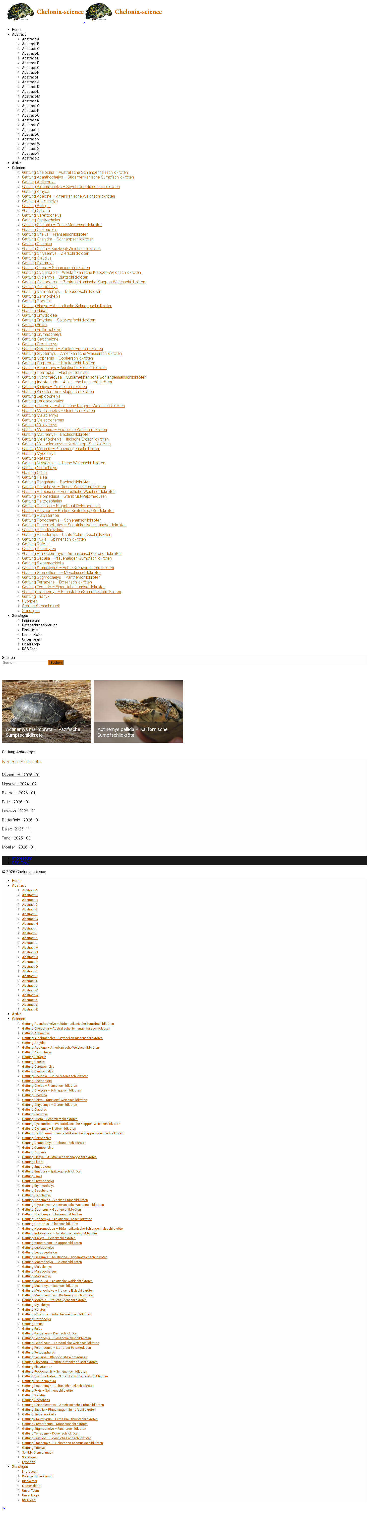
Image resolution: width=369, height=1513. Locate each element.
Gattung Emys (34, 324)
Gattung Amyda (35, 191)
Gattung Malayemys (39, 425)
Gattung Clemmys (37, 263)
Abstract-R (30, 120)
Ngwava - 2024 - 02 (19, 784)
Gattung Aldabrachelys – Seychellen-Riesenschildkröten (71, 186)
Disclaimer (30, 630)
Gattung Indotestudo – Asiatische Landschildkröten (67, 382)
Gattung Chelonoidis (39, 229)
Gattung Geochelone (40, 339)
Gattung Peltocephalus (42, 501)
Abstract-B (30, 44)
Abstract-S (30, 125)
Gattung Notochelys (39, 467)
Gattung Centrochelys (41, 220)
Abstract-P (30, 111)
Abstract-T (30, 130)
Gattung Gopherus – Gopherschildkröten (57, 358)
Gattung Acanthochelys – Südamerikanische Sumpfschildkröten (78, 177)
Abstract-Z (30, 158)
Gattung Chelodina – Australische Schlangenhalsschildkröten (75, 172)
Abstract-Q (31, 115)
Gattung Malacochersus (43, 420)
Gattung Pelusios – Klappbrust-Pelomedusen (61, 505)
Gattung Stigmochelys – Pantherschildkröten (61, 577)
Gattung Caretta (36, 210)
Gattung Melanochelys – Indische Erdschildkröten (65, 439)
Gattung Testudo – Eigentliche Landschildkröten (63, 586)
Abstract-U (30, 134)
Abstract (19, 34)
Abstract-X (30, 149)
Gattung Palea (34, 477)
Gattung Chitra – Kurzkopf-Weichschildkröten (61, 248)
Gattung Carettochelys (42, 215)
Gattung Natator (36, 458)
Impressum (31, 620)
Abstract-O (31, 106)
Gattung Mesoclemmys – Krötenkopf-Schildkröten (66, 444)
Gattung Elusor (35, 310)
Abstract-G (30, 68)
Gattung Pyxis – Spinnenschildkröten (54, 539)
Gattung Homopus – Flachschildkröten (56, 372)
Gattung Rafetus (36, 544)
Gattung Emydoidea (39, 315)
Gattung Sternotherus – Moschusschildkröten (61, 572)
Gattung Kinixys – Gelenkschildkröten (54, 386)
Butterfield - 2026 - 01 (21, 820)
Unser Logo (31, 644)
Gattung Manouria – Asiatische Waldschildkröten (64, 429)
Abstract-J (30, 82)
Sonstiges (31, 610)
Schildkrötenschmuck (41, 606)
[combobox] (25, 662)
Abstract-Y (30, 153)
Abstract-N (30, 101)
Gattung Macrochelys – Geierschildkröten (58, 410)
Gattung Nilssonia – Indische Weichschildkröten (63, 463)
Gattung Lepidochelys (41, 396)
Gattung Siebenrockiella (43, 563)
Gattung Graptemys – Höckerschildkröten (58, 363)
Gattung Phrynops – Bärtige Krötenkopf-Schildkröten (68, 510)
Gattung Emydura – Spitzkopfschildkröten (58, 320)
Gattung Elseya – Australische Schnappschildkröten (67, 305)
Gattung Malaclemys (40, 415)
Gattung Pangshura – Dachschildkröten (56, 482)
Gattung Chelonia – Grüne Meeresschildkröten (62, 224)
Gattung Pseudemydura (43, 529)
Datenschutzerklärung (39, 625)
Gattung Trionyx (35, 596)
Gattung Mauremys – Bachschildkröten (56, 434)
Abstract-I (30, 77)
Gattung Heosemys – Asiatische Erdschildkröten (64, 367)
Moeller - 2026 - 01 (18, 847)
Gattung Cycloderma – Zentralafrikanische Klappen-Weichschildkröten (83, 282)
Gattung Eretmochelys (41, 329)
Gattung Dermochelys (41, 296)
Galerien (18, 168)
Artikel (17, 163)
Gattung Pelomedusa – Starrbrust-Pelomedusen (64, 496)
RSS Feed (29, 649)
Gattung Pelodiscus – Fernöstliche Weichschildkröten (68, 491)
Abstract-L (30, 92)
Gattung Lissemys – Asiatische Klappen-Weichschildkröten (73, 405)
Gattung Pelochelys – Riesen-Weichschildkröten (64, 486)
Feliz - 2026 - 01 (16, 802)
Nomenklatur (32, 635)
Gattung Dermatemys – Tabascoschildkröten (61, 291)
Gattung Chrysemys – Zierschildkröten (55, 253)
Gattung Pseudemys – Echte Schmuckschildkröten (66, 534)
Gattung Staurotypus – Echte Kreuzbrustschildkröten (68, 567)
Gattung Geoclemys (39, 344)
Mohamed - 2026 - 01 (21, 775)
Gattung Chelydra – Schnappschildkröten (58, 239)
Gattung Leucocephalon (43, 401)
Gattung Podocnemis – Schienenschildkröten (61, 520)
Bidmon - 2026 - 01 (19, 793)
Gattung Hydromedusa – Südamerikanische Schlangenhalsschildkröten (84, 377)
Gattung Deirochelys (39, 286)
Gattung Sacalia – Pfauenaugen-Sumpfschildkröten (67, 558)
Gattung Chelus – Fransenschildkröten (55, 234)
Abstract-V (30, 139)
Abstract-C (30, 49)
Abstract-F (30, 63)
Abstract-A (31, 39)
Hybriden (29, 601)
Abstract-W (31, 144)
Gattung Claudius (36, 258)
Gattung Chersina (37, 243)
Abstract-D (30, 53)
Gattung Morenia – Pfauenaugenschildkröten (61, 448)
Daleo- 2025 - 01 (16, 829)
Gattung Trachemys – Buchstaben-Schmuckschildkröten (71, 591)
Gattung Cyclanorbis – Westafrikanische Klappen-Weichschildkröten (81, 272)
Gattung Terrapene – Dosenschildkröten (57, 582)
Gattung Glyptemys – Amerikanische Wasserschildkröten (72, 353)
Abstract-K (30, 87)
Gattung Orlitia (34, 472)
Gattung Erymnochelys (42, 334)
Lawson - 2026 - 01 (19, 811)
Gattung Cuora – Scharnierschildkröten (56, 267)
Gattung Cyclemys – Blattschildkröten (55, 277)
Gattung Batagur (36, 205)
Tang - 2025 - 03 (16, 838)
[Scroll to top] (4, 1508)
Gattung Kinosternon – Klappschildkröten (58, 391)
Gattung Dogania (36, 301)
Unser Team (31, 639)
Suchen (8, 657)
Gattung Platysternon (40, 515)
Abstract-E (30, 58)
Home (17, 30)
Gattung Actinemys (38, 182)
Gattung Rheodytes (39, 548)
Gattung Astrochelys (40, 201)
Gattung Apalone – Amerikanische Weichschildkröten (68, 196)
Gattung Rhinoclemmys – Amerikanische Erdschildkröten (71, 553)
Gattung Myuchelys (38, 453)
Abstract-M (31, 96)
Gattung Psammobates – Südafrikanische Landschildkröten (74, 525)
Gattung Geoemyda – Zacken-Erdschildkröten (62, 348)
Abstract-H (30, 72)
